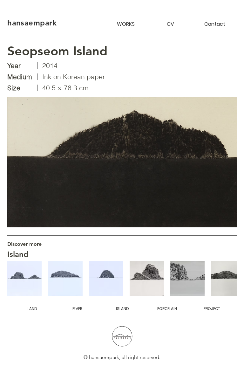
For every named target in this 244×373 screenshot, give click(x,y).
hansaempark (32, 22)
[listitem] (24, 278)
